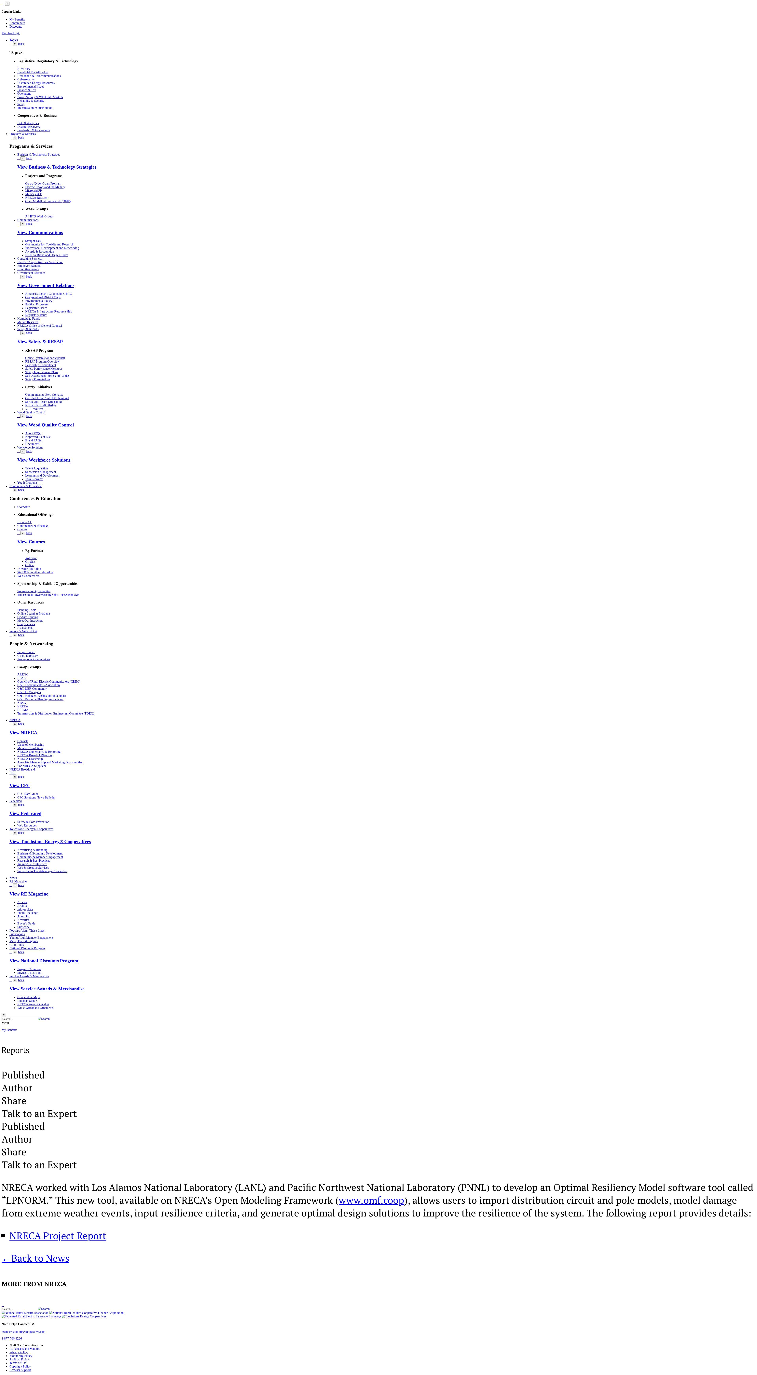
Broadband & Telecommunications (39, 75)
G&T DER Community (32, 688)
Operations (24, 93)
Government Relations (31, 272)
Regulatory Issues (36, 315)
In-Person (31, 558)
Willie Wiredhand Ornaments (35, 1007)
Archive (22, 905)
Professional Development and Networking (52, 248)
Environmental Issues (30, 86)
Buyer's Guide (26, 923)
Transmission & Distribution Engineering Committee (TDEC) (55, 713)
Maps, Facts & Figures (23, 941)
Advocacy (23, 68)
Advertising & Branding (32, 850)
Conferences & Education (25, 486)
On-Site (30, 561)
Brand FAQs (33, 440)
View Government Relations (45, 285)
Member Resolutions (30, 748)
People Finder (26, 652)
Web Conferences (28, 575)
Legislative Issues (36, 308)
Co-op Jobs (16, 944)
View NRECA (23, 732)
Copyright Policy (20, 1366)
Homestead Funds (28, 318)
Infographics (25, 909)
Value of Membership (30, 744)
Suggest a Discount (29, 972)
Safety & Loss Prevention (33, 822)
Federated (15, 801)
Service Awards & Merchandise (29, 976)
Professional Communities (33, 659)
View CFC (19, 785)
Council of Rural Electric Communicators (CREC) (48, 681)
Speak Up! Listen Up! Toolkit (43, 401)
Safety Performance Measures (43, 368)
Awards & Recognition (39, 251)
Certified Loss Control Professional (47, 398)
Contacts (22, 741)
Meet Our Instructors (30, 620)
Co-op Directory (27, 655)
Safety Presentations (37, 379)
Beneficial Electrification (32, 72)
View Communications (40, 232)
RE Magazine (18, 881)
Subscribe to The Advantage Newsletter (42, 871)
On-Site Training (27, 617)
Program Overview (29, 969)
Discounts (15, 26)
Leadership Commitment (40, 365)
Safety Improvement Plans (41, 372)
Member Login (11, 33)
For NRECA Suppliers (31, 766)
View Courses (31, 541)
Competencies (26, 624)
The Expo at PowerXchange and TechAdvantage (48, 594)
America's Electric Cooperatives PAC (48, 293)
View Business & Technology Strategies (56, 167)
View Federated (25, 813)
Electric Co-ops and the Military (45, 187)
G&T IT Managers (29, 692)
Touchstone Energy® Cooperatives (31, 829)
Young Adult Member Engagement (31, 937)
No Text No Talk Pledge (40, 405)
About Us (23, 916)
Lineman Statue (27, 1000)
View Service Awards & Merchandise (47, 988)
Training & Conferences (32, 864)
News (13, 878)
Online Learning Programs (33, 613)
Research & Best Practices (33, 860)
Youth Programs (27, 482)
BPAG (21, 678)
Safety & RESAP (28, 329)
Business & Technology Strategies (38, 154)
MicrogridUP (33, 190)
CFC (12, 773)
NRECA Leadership (30, 758)
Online (29, 565)
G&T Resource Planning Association (40, 699)
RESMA (22, 710)
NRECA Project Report (57, 1235)
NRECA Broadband (22, 769)
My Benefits (17, 19)
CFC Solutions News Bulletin (36, 797)
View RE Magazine (28, 893)
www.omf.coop (371, 1200)
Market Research (27, 322)
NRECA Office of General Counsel (39, 325)
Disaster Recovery (28, 126)
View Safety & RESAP (40, 341)
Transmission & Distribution (34, 107)
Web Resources (27, 825)
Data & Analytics (28, 123)
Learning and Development (42, 475)
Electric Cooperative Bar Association (40, 262)
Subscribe (23, 927)
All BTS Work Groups (39, 216)
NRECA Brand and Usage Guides (46, 255)
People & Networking (23, 631)
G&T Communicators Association (38, 685)
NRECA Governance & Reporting (39, 751)
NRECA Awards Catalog (33, 1004)
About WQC (33, 433)
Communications (27, 220)
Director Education (29, 568)
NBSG (21, 702)
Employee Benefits (29, 265)
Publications (17, 934)
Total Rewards (34, 479)
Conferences (17, 23)
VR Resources (34, 408)
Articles (22, 902)
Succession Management (40, 472)
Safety (21, 104)
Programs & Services (22, 133)
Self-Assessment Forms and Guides (47, 375)
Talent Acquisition (36, 468)
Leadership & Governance (33, 130)
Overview (23, 506)
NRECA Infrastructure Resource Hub (48, 311)
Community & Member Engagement (40, 857)
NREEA (22, 706)
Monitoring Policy (20, 1355)
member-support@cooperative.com (23, 1331)
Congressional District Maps (43, 297)
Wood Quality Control (31, 412)
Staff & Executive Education (35, 572)
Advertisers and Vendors (24, 1348)
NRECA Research (36, 197)
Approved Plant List (37, 436)
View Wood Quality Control (45, 424)
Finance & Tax (26, 90)
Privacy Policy (18, 1352)
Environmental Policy (38, 300)
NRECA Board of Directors (34, 755)
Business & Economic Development (39, 853)
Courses (22, 529)
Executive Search (28, 269)
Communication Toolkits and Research (49, 244)
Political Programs (36, 304)
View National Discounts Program (43, 960)
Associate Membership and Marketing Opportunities (49, 762)
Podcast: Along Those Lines (27, 930)
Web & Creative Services (33, 867)
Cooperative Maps (28, 997)
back (21, 43)
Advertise (23, 920)
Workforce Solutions (30, 447)
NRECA (15, 720)
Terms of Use (17, 1363)
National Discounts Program (27, 948)
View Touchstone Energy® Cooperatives (50, 841)
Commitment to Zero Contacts (44, 394)
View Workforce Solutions (43, 460)
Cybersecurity (26, 79)
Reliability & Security (30, 100)
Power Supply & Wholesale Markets (40, 97)
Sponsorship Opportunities (33, 591)
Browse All (24, 522)
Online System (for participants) (45, 358)
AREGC (22, 674)
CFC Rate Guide (27, 794)
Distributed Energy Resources (36, 83)
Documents (32, 444)
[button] (44, 1019)
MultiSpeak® (33, 194)
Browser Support (20, 1370)
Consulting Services (29, 258)
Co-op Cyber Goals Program (43, 183)
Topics (13, 40)
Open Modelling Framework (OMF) (48, 201)
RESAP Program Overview (42, 361)
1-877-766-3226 (12, 1338)
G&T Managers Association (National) (41, 695)
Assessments (25, 627)
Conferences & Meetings (32, 525)
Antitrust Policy (19, 1359)
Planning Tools (26, 610)
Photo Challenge (27, 912)
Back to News (35, 1258)
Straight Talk (33, 241)
